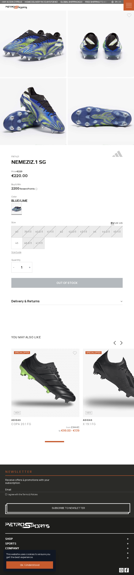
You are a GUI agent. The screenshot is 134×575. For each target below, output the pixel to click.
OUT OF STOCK (67, 283)
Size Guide (16, 252)
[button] (114, 343)
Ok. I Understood (29, 565)
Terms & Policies (30, 494)
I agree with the (23, 494)
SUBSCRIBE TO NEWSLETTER (68, 508)
